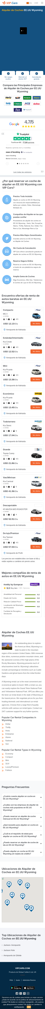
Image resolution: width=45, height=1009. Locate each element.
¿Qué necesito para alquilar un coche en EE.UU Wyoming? (20, 826)
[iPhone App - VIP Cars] (29, 988)
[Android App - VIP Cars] (16, 988)
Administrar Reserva (29, 980)
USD (36, 3)
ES (30, 3)
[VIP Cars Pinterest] (24, 994)
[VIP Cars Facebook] (17, 994)
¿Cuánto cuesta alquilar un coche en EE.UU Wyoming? (19, 797)
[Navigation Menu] (42, 3)
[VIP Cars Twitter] (20, 994)
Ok (29, 1007)
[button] (9, 885)
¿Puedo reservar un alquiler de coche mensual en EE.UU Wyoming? (19, 817)
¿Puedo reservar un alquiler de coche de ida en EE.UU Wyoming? (20, 843)
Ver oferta (36, 323)
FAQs (11, 980)
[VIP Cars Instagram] (28, 994)
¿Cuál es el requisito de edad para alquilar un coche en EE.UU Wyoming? (20, 834)
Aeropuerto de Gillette (12, 955)
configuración (19, 1007)
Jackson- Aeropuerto (12, 945)
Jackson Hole (9, 950)
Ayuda (18, 980)
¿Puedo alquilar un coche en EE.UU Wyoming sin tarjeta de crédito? (18, 852)
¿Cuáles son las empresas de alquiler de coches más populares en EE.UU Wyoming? (20, 807)
